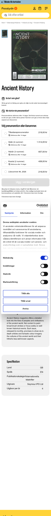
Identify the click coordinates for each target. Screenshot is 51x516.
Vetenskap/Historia (13, 22)
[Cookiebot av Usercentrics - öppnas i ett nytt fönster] (36, 205)
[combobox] (25, 15)
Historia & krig (27, 22)
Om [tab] (41, 213)
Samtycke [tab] (9, 213)
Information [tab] (25, 213)
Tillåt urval (25, 301)
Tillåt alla (25, 293)
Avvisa (25, 308)
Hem (3, 22)
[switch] (44, 266)
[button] (34, 8)
